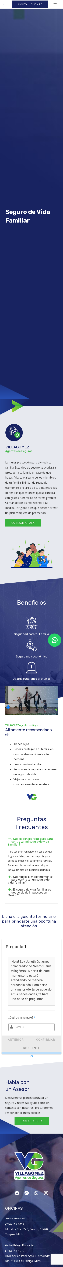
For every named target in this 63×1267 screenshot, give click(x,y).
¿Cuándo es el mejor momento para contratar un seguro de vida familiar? (30, 879)
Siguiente (31, 1048)
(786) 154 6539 (14, 1251)
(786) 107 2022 (14, 1224)
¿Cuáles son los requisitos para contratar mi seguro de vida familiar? (30, 841)
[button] (30, 4)
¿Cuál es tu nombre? (21, 1017)
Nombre (19, 1027)
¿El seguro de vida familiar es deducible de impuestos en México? (29, 892)
